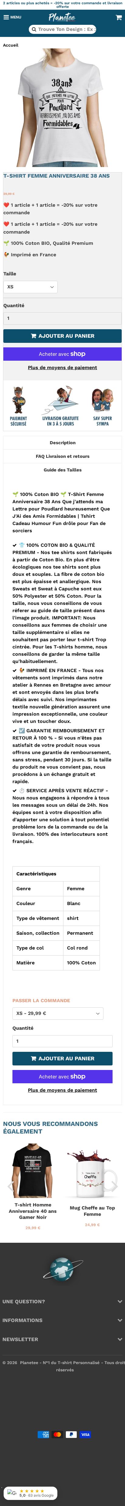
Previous (10, 1186)
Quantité (13, 305)
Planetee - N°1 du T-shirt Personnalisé (60, 1362)
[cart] (119, 17)
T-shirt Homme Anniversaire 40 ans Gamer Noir (33, 1211)
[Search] (33, 29)
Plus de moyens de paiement (62, 367)
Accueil (10, 45)
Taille (9, 274)
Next (114, 1186)
